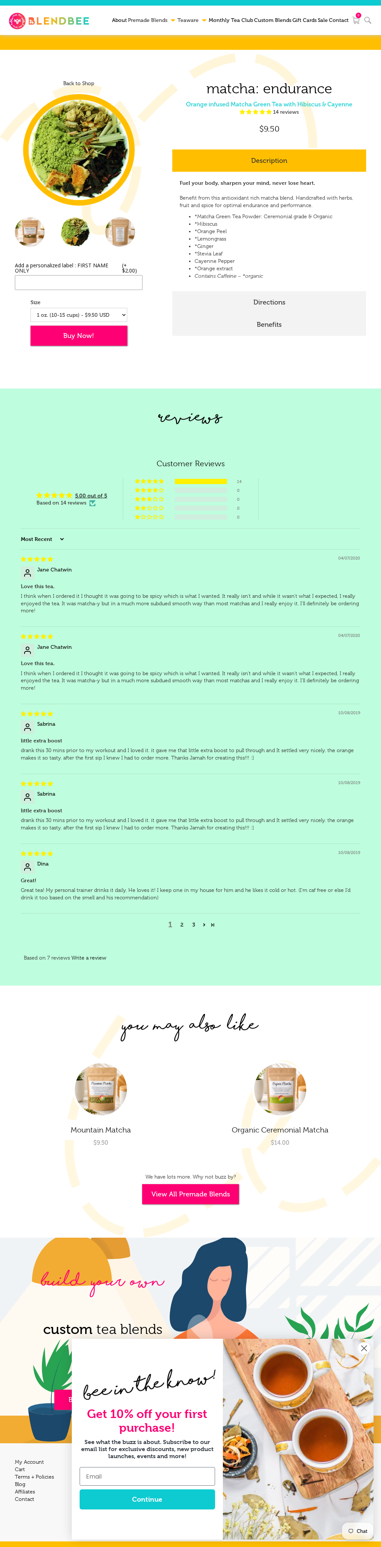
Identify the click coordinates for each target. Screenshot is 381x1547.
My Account (29, 1462)
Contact (339, 20)
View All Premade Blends (190, 1194)
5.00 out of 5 (91, 496)
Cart (20, 1469)
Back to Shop (78, 83)
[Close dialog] (364, 1348)
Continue (147, 1499)
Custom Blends (272, 20)
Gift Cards (304, 20)
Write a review (88, 958)
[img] (37, 559)
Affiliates (25, 1492)
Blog (20, 1484)
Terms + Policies (34, 1477)
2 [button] (181, 925)
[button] (256, 112)
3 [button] (193, 925)
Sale (323, 20)
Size (36, 302)
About (119, 20)
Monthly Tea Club (231, 20)
